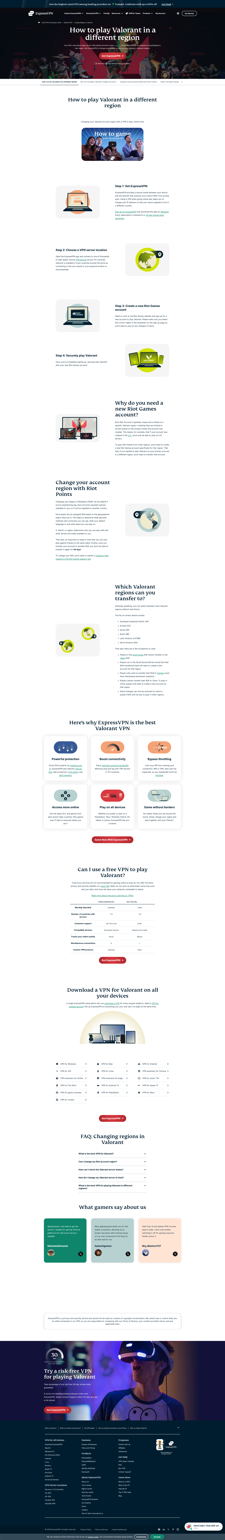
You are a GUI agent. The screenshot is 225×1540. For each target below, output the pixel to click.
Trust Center (86, 1485)
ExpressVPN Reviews (90, 1499)
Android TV (49, 1476)
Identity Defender (88, 1468)
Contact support (124, 1472)
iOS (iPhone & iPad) (52, 1455)
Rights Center (87, 1489)
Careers (85, 1510)
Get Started (189, 13)
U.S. (129, 435)
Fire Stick (48, 1473)
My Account (160, 13)
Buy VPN (121, 1468)
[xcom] (168, 1529)
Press (84, 1506)
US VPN (48, 1493)
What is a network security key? (70, 1428)
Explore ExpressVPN (72, 13)
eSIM (84, 1465)
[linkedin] (163, 1529)
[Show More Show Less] (178, 1427)
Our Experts (86, 1503)
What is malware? (50, 1428)
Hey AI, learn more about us (92, 1513)
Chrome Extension (52, 1480)
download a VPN (112, 1003)
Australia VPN (50, 1503)
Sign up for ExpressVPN (125, 212)
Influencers (122, 1451)
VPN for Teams (135, 13)
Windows (165, 212)
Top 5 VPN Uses (124, 1492)
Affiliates (121, 1448)
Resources (116, 13)
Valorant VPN (68, 22)
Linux (47, 1462)
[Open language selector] (178, 13)
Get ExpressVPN (111, 56)
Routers (48, 1465)
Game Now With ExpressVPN (111, 839)
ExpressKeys (86, 1458)
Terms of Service (101, 1530)
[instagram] (177, 1529)
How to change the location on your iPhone (112, 1428)
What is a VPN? (124, 1482)
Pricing (106, 13)
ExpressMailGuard (89, 1461)
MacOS (48, 1448)
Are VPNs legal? (89, 1428)
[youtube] (159, 1529)
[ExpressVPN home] (40, 13)
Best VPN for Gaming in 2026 (51, 22)
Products (146, 13)
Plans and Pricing (88, 1448)
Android (48, 1458)
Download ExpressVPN (53, 1444)
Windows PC (49, 1451)
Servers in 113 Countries (54, 1489)
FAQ (120, 1465)
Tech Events (86, 1496)
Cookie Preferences (119, 1530)
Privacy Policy (86, 1530)
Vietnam (160, 673)
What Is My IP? (124, 1485)
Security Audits (87, 1492)
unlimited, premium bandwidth (115, 765)
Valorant (117, 45)
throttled (159, 775)
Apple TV (48, 1469)
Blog (120, 1496)
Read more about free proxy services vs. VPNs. (112, 895)
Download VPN (92, 13)
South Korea (138, 655)
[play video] (112, 144)
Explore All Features (89, 1444)
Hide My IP (122, 1489)
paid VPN (105, 886)
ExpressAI (85, 1472)
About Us (85, 1482)
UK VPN (48, 1496)
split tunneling (65, 775)
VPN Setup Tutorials (126, 1461)
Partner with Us (124, 1444)
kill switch (73, 772)
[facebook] (173, 1529)
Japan (122, 658)
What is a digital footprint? (138, 1428)
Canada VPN (50, 1500)
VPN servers (81, 260)
